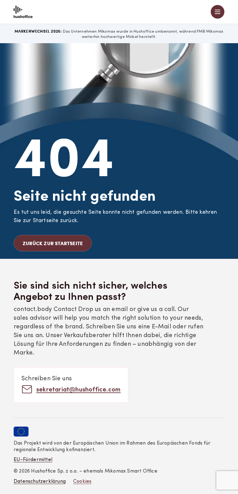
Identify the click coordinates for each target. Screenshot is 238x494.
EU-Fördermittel (33, 459)
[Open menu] (217, 12)
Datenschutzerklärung (40, 481)
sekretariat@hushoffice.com (78, 389)
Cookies (82, 481)
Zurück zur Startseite (53, 243)
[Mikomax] (23, 12)
